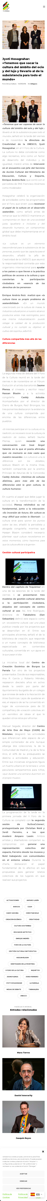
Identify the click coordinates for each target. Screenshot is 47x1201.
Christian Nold (32, 913)
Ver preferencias (23, 1188)
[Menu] (43, 6)
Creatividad (34, 919)
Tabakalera (34, 989)
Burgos (16, 907)
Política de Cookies (7, 1195)
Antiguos (33, 84)
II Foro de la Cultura (15, 970)
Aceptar (23, 1174)
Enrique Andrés (22, 938)
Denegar (23, 1181)
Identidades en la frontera (23, 964)
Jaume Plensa (12, 977)
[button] (43, 1151)
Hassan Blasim (22, 958)
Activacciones (13, 900)
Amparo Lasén (33, 900)
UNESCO (23, 996)
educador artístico (22, 932)
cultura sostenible (22, 926)
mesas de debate (14, 989)
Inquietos (35, 970)
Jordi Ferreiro (32, 977)
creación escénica (13, 919)
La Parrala (34, 983)
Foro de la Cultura (22, 945)
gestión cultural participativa (22, 951)
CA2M (30, 907)
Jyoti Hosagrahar (14, 983)
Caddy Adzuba (12, 913)
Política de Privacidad (23, 1195)
